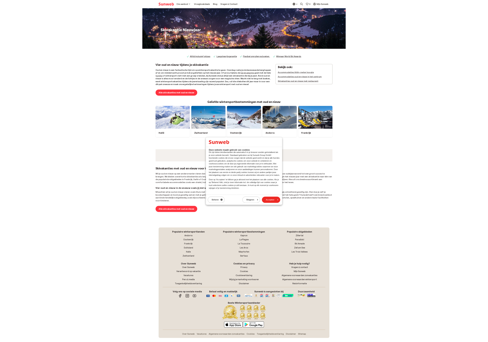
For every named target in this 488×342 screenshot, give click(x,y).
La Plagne (244, 272)
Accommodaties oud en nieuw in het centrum (300, 76)
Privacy (243, 300)
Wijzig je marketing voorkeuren (244, 312)
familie (159, 76)
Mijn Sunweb (300, 304)
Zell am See (299, 280)
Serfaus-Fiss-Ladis (214, 230)
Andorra (188, 268)
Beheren (215, 200)
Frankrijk (188, 276)
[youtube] (194, 330)
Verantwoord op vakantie (188, 304)
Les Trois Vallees (300, 284)
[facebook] (180, 330)
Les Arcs (244, 280)
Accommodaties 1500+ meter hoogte (296, 72)
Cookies (244, 304)
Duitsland (188, 280)
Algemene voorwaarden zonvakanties (299, 308)
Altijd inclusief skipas (200, 56)
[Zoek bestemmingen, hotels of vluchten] (301, 4)
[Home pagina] (166, 4)
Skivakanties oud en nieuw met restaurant (298, 81)
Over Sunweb (188, 300)
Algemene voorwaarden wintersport (299, 312)
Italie (188, 284)
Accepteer (270, 200)
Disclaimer (244, 316)
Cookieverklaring (244, 308)
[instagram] (187, 330)
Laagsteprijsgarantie (227, 56)
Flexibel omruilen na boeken (256, 56)
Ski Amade (300, 276)
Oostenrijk (188, 272)
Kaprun (244, 268)
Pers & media (188, 312)
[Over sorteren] (324, 168)
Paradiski (299, 272)
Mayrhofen (244, 284)
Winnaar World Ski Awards (288, 56)
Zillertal (299, 268)
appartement (278, 225)
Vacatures (188, 308)
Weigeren (250, 200)
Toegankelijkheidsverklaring (188, 316)
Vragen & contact (299, 300)
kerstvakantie (247, 73)
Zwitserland (188, 288)
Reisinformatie (299, 316)
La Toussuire (244, 276)
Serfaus (244, 288)
